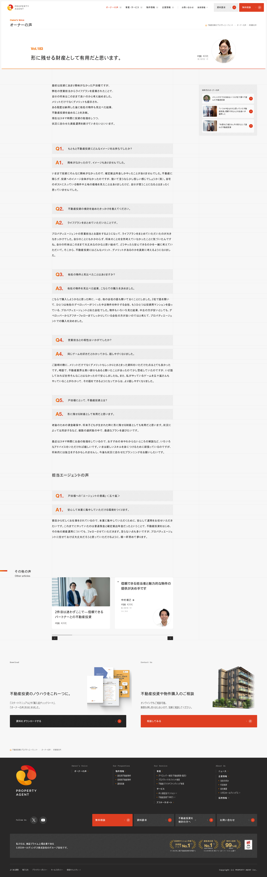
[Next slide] (170, 638)
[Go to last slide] (54, 638)
